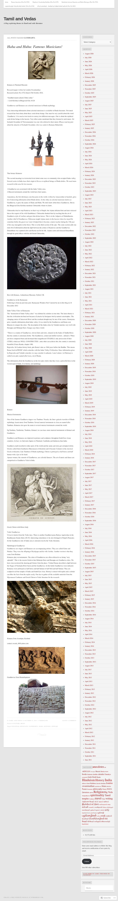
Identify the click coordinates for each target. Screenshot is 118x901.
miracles (108, 786)
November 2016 (90, 513)
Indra (83, 783)
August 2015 (89, 571)
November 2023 (90, 183)
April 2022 (88, 258)
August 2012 (89, 713)
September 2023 (90, 191)
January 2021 (89, 316)
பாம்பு (98, 816)
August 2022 (89, 242)
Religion (99, 792)
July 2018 (88, 434)
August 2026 (89, 54)
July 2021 (88, 293)
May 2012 (88, 724)
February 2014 (90, 642)
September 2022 (90, 238)
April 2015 (88, 587)
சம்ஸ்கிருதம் (109, 807)
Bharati (98, 771)
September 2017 (90, 473)
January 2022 (89, 269)
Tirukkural (91, 799)
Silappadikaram (86, 795)
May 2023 (88, 207)
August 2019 (89, 383)
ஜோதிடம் (97, 810)
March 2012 (89, 732)
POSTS (109, 789)
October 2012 (89, 705)
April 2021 (88, 305)
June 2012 (88, 720)
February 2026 (90, 77)
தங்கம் (102, 810)
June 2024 (88, 156)
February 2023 (90, 218)
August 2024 (89, 148)
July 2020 (88, 340)
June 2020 (88, 344)
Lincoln (98, 783)
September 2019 (90, 379)
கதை (108, 804)
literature (103, 783)
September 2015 (90, 567)
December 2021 (90, 273)
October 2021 (89, 281)
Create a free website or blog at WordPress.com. (24, 897)
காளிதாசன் (99, 807)
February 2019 (90, 407)
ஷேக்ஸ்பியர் (85, 824)
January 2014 (89, 646)
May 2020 (88, 348)
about (6, 2)
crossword (84, 777)
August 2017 (89, 477)
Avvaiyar (93, 771)
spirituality (97, 795)
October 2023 (89, 187)
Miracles (88, 888)
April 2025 (88, 116)
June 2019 (88, 391)
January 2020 (89, 363)
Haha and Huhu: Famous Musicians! (34, 46)
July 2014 (88, 622)
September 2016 (90, 520)
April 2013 (88, 681)
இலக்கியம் (86, 804)
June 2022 (88, 250)
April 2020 (88, 352)
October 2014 (89, 611)
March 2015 (89, 591)
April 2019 (88, 399)
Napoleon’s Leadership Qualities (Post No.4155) (46, 2)
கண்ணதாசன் (103, 804)
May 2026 (88, 65)
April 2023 (88, 210)
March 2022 (89, 261)
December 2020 (90, 320)
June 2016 (88, 532)
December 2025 (90, 85)
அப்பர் (96, 801)
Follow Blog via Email (92, 842)
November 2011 (90, 748)
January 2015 (89, 599)
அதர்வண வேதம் (88, 801)
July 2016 (88, 528)
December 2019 (90, 367)
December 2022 (90, 226)
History (99, 780)
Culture (16, 723)
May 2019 (88, 395)
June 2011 (88, 760)
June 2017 (88, 485)
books (84, 774)
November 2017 (90, 465)
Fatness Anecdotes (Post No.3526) (20, 2)
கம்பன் (85, 806)
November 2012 (90, 701)
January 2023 (89, 222)
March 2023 (89, 214)
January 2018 (89, 458)
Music (23, 723)
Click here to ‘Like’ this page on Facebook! (96, 874)
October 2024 (89, 140)
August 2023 (89, 195)
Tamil (108, 795)
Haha (41, 726)
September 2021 (90, 285)
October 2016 (89, 516)
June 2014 (88, 626)
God (94, 776)
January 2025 (89, 128)
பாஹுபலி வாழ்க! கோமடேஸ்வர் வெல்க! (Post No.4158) (19, 6)
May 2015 (88, 583)
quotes (91, 792)
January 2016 (89, 552)
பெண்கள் (85, 818)
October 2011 (89, 752)
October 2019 (89, 375)
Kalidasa (93, 783)
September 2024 (90, 144)
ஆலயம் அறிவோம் (104, 801)
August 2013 (89, 666)
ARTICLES (86, 771)
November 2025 (90, 89)
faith (90, 777)
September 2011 (90, 756)
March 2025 (89, 120)
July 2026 (88, 57)
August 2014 (89, 618)
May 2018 (88, 442)
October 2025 (89, 93)
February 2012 (90, 736)
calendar (101, 774)
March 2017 (89, 497)
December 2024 (90, 132)
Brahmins (90, 774)
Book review (104, 771)
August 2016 (89, 524)
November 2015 (90, 560)
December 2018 (90, 414)
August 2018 (89, 430)
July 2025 (88, 105)
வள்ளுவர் (97, 821)
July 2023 (88, 199)
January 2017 (89, 505)
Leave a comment (69, 720)
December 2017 (90, 462)
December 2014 (90, 603)
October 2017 (89, 469)
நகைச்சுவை (94, 813)
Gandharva (33, 726)
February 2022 (90, 265)
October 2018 (89, 422)
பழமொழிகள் (89, 815)
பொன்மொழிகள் (97, 818)
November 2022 (90, 230)
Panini (84, 789)
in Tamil (87, 783)
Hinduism (88, 780)
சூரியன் (92, 810)
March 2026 (89, 73)
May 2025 (88, 112)
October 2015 (89, 564)
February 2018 (90, 454)
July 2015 (88, 575)
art (105, 767)
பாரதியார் (109, 816)
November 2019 (90, 371)
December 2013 (90, 650)
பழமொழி (100, 812)
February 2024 (90, 171)
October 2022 (89, 234)
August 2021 (89, 289)
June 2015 (88, 579)
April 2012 (88, 728)
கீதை (104, 807)
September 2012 (90, 709)
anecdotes (98, 767)
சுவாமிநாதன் (86, 810)
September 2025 (90, 97)
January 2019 (89, 411)
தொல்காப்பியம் (86, 813)
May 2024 (88, 159)
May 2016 (88, 536)
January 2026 (89, 81)
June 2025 (88, 108)
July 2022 (88, 246)
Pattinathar (90, 789)
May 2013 (88, 677)
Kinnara (47, 726)
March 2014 (89, 638)
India (108, 780)
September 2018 (90, 426)
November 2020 (90, 324)
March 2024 (89, 167)
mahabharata (98, 786)
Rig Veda (108, 792)
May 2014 (88, 630)
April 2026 (88, 69)
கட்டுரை (95, 804)
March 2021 (89, 309)
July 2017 (88, 481)
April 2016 (88, 540)
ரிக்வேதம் (91, 821)
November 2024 (90, 136)
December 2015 (90, 556)
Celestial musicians (20, 726)
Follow (87, 861)
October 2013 (89, 658)
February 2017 (90, 501)
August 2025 (89, 101)
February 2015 (90, 595)
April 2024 (88, 163)
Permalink (43, 720)
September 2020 (90, 332)
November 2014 (90, 607)
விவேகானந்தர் (105, 821)
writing (109, 798)
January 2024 (89, 175)
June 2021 (88, 297)
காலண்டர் (91, 807)
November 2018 (90, 418)
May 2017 (88, 489)
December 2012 (90, 697)
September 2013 (90, 662)
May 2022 (88, 254)
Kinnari (55, 726)
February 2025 (90, 124)
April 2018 (88, 446)
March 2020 (89, 356)
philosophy (97, 788)
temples (85, 798)
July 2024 (88, 152)
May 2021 (88, 301)
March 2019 (89, 403)
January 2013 (89, 693)
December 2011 (90, 744)
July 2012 (88, 717)
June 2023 (88, 203)
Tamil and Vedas (20, 19)
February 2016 (90, 548)
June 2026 (88, 61)
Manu (104, 786)
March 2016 (89, 544)
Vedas (103, 799)
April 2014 (88, 634)
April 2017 (88, 493)
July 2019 (88, 387)
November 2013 (90, 654)
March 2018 (89, 450)
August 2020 (89, 336)
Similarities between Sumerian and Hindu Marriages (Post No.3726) (80, 2)
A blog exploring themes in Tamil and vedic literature (23, 23)
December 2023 (90, 179)
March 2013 (89, 685)
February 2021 (90, 312)
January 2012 (89, 740)
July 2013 (88, 669)
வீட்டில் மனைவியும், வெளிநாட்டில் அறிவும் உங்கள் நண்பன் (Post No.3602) (56, 6)
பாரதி (102, 815)
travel (98, 798)
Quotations (85, 792)
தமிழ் (107, 809)
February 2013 (90, 689)
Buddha (95, 774)
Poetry (104, 789)
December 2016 (90, 509)
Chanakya (107, 774)
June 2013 (88, 673)
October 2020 (89, 328)
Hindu (99, 777)
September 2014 (90, 615)
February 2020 (90, 360)
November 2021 (90, 277)
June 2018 (88, 438)
